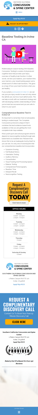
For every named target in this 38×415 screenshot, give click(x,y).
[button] (19, 54)
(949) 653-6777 (19, 284)
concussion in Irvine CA (21, 92)
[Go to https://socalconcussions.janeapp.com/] (19, 24)
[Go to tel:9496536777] (19, 18)
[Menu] (19, 412)
